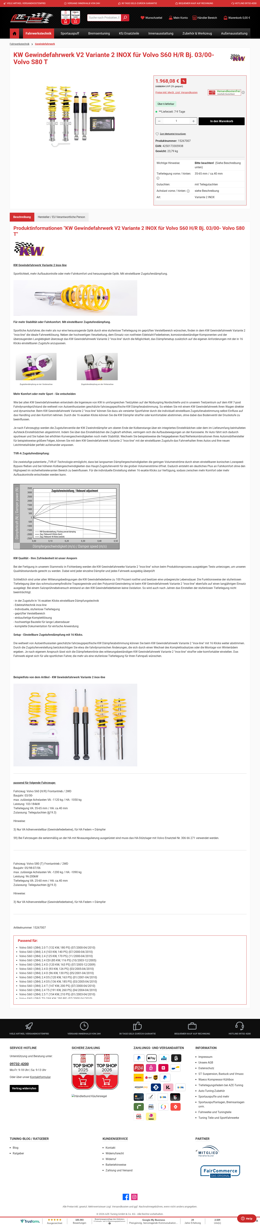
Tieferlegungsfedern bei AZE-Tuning (220, 1085)
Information (206, 1048)
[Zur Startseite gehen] (32, 17)
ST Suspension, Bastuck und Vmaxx (221, 1074)
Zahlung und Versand (119, 1170)
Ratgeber (18, 1153)
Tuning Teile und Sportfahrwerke (218, 1117)
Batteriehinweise (116, 1164)
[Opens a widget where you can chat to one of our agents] (246, 1218)
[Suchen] (125, 17)
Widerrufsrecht (115, 1153)
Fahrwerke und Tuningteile (214, 1112)
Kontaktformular (40, 1077)
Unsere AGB (205, 1062)
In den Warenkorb (221, 121)
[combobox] (104, 17)
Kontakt (110, 1147)
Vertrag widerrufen (24, 1088)
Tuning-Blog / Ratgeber (29, 1139)
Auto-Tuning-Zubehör (211, 1091)
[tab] (22, 217)
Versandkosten (120, 1206)
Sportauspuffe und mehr (213, 1096)
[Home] (14, 33)
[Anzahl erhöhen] (193, 120)
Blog (15, 1147)
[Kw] (238, 59)
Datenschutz (206, 1068)
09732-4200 (19, 1064)
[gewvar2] (80, 113)
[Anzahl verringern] (159, 120)
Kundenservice (115, 1139)
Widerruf (111, 1159)
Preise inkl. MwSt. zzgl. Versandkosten (176, 92)
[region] (80, 113)
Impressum (205, 1057)
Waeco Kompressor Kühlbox (216, 1079)
